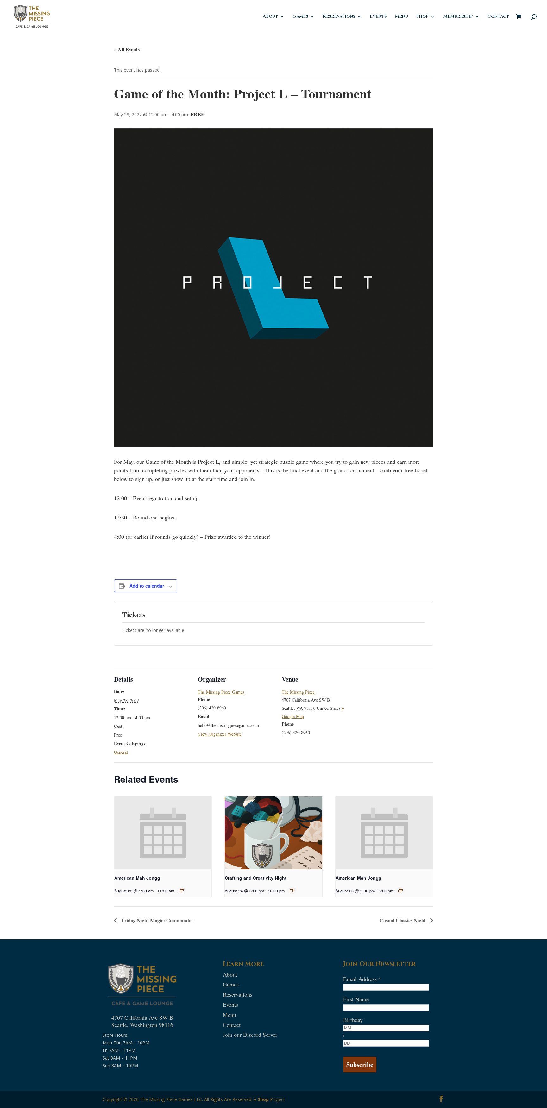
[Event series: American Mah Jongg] (181, 890)
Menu (401, 16)
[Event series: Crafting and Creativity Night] (292, 890)
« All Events (127, 49)
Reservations (339, 16)
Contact (498, 16)
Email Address (362, 979)
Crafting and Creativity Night (255, 878)
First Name (356, 999)
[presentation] (162, 832)
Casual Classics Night (403, 920)
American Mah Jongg (137, 878)
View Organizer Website (220, 734)
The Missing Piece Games (221, 692)
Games (300, 16)
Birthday (353, 1019)
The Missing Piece (298, 692)
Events (378, 16)
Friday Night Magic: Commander (156, 920)
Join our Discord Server (250, 1034)
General (121, 752)
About (270, 16)
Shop (263, 1099)
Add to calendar (146, 585)
